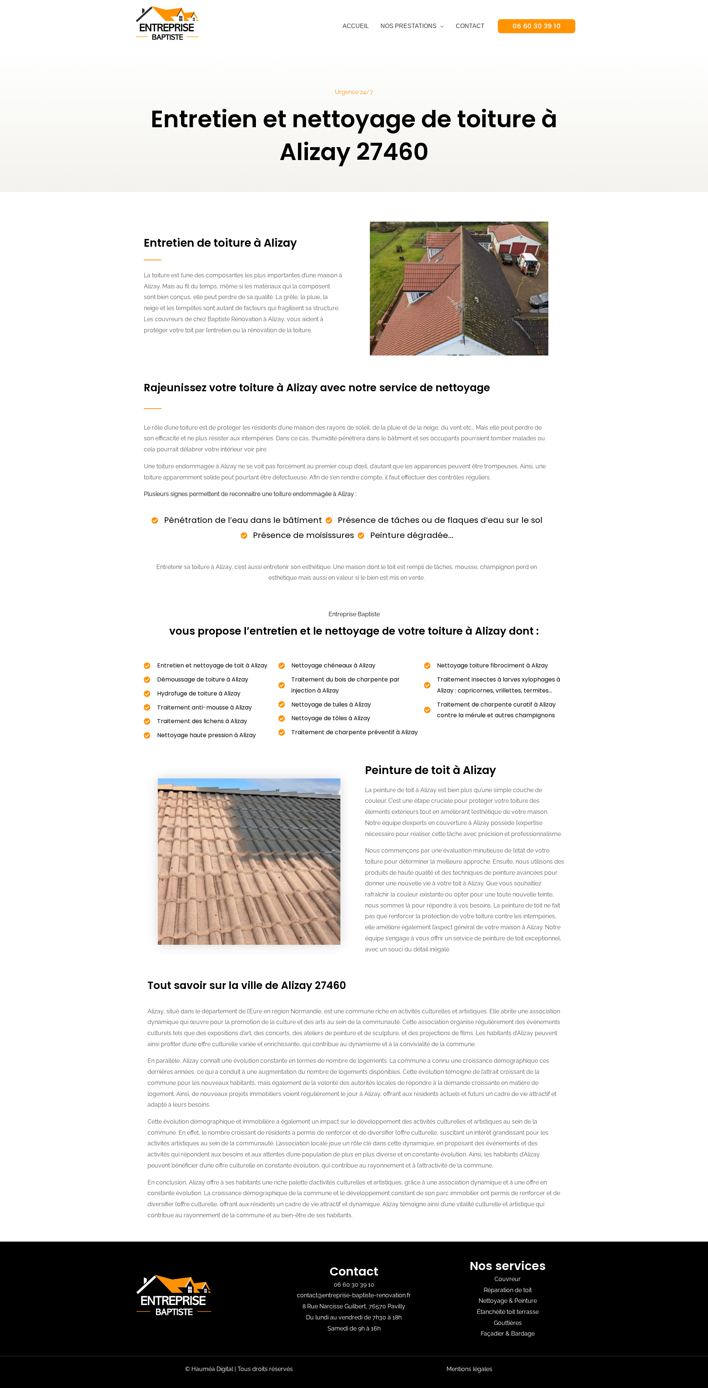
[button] (536, 26)
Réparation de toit (508, 1290)
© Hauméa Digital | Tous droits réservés (239, 1369)
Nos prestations (409, 26)
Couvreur (507, 1279)
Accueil (356, 26)
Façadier (492, 1333)
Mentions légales (469, 1369)
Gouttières (508, 1322)
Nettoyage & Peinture (508, 1300)
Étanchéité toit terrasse (508, 1311)
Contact (470, 26)
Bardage (523, 1333)
